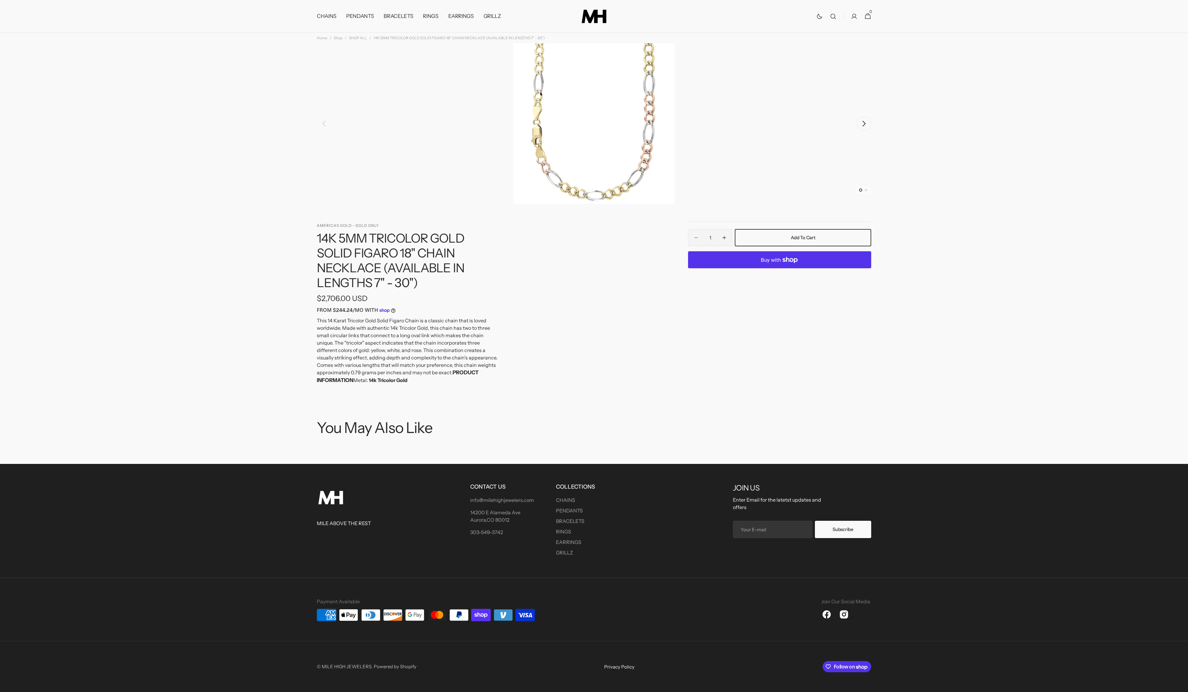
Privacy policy (619, 667)
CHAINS (565, 500)
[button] (833, 16)
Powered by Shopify (395, 666)
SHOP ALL (358, 38)
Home (322, 38)
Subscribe (843, 529)
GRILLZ (564, 553)
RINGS (563, 532)
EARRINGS (568, 542)
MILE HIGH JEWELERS (347, 666)
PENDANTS (569, 510)
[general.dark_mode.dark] (819, 16)
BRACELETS (570, 521)
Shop (338, 38)
